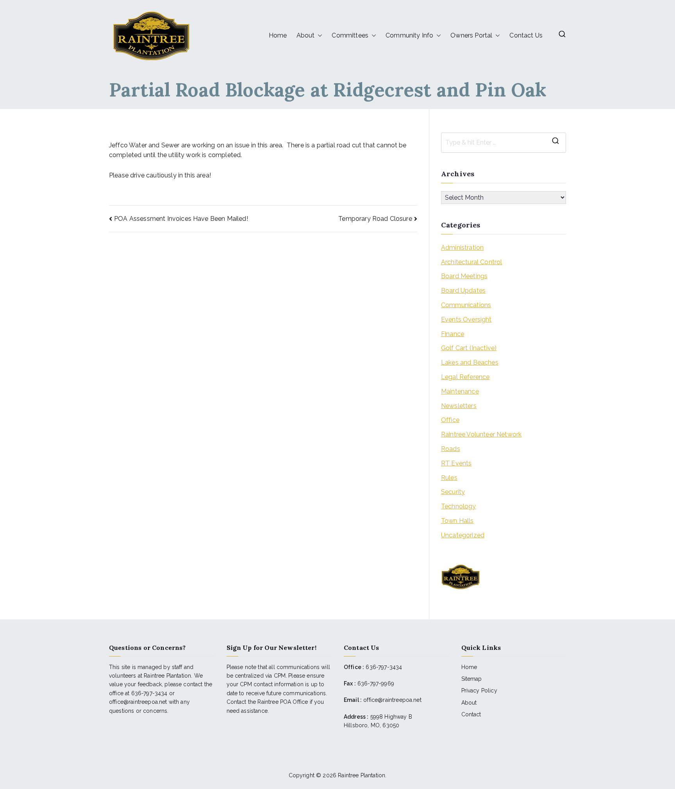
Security (453, 492)
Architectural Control (471, 262)
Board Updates (463, 290)
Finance (452, 334)
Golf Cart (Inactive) (468, 348)
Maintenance (460, 391)
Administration (462, 247)
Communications (466, 305)
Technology (458, 506)
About (469, 703)
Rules (449, 477)
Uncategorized (462, 535)
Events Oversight (466, 319)
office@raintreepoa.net (392, 700)
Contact (471, 714)
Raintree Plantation (361, 775)
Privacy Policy (479, 690)
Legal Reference (465, 377)
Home (278, 35)
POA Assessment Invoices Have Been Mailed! (181, 218)
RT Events (456, 463)
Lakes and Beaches (469, 362)
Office (450, 420)
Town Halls (457, 520)
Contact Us (526, 35)
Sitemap (471, 679)
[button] (318, 35)
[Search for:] (503, 142)
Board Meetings (464, 276)
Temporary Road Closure (375, 218)
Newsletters (459, 406)
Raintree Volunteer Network (481, 434)
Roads (450, 449)
